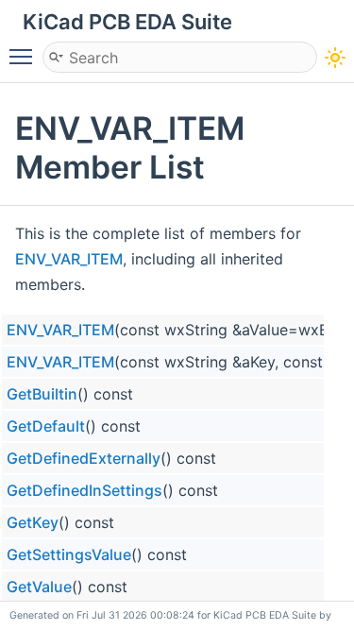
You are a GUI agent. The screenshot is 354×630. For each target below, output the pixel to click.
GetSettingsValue (69, 554)
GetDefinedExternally (83, 458)
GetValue (39, 586)
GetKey (33, 522)
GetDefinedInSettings (84, 490)
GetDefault (46, 426)
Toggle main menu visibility (25, 56)
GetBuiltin (42, 393)
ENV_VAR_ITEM (69, 258)
